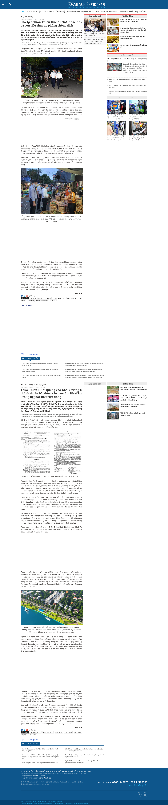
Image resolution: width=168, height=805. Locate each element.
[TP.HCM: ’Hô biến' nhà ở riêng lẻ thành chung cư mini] (113, 415)
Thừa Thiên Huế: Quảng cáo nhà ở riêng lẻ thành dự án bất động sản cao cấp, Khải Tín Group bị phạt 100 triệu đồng (84, 376)
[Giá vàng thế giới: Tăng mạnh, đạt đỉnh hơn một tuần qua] (113, 39)
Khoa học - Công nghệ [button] (54, 12)
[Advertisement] (51, 241)
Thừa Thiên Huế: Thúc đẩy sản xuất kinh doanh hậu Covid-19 (48, 45)
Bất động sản (41, 384)
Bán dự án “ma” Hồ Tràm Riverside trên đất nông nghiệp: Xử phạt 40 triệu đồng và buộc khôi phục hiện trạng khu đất (40, 756)
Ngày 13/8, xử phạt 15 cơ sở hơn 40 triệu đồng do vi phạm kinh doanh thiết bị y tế (82, 762)
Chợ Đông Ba (71, 298)
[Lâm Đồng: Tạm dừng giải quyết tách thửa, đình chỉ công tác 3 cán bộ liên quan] (113, 390)
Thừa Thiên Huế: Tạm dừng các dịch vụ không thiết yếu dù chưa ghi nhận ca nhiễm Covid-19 (84, 364)
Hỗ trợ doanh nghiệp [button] (106, 12)
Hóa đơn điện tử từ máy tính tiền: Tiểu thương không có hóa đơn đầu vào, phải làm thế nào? (133, 30)
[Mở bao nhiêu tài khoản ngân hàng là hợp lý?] (113, 48)
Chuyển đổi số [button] (126, 12)
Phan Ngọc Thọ (59, 298)
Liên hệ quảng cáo (137, 785)
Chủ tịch (48, 298)
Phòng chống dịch (42, 300)
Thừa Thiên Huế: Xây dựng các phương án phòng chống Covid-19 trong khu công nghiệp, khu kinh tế (84, 370)
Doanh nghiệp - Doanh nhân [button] (80, 12)
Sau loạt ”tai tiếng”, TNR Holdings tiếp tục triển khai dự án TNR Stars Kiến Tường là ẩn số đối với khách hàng (133, 398)
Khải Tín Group (48, 732)
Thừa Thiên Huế (36, 298)
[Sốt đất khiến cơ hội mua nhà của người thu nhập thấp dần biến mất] (113, 407)
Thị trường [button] (140, 12)
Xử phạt (23, 735)
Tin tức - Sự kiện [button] (33, 12)
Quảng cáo (58, 732)
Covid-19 (53, 300)
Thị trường (29, 17)
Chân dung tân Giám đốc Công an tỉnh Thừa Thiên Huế (40, 763)
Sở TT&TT (77, 732)
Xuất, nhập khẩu (127, 55)
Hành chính (32, 735)
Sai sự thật (68, 732)
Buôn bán (31, 300)
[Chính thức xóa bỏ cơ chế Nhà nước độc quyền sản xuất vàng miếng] (113, 22)
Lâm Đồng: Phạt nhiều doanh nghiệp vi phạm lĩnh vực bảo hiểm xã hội (46, 414)
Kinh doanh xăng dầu (127, 97)
